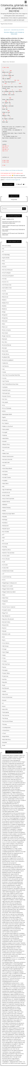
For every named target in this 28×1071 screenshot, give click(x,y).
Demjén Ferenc (6, 396)
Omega (4, 649)
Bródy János (5, 354)
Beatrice (4, 309)
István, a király (6, 495)
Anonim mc (5, 281)
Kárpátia (4, 516)
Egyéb (4, 417)
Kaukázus (4, 522)
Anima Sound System (8, 275)
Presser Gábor (6, 673)
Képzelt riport (6, 528)
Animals (4, 278)
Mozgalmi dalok (6, 610)
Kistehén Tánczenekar (8, 552)
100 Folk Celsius (6, 245)
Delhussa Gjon (6, 393)
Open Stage (5, 652)
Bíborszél (4, 321)
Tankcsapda (5, 712)
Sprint (3, 706)
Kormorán (5, 564)
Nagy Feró (5, 613)
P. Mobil (4, 661)
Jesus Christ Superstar (8, 498)
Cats (3, 369)
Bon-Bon (4, 342)
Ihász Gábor (5, 483)
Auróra (4, 290)
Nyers (3, 640)
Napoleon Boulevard (8, 619)
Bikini (3, 324)
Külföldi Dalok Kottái (7, 571)
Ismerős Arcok (6, 492)
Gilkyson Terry (6, 444)
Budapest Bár (6, 357)
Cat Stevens (5, 366)
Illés (3, 486)
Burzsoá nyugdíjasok (7, 360)
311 (3, 251)
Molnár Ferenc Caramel (8, 607)
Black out (7, 30)
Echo (3, 405)
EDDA (4, 411)
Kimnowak (5, 543)
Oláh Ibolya (5, 646)
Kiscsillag (4, 546)
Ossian (4, 655)
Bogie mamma (6, 336)
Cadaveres (5, 363)
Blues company (6, 330)
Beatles (4, 306)
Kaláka (4, 510)
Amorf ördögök (6, 272)
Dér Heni (4, 399)
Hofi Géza (4, 471)
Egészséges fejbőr (7, 414)
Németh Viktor (6, 622)
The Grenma (5, 715)
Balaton (4, 300)
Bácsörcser (5, 297)
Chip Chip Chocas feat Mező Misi (11, 375)
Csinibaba (4, 387)
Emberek (4, 420)
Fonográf (4, 432)
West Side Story (6, 739)
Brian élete (5, 351)
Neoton (4, 628)
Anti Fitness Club (6, 284)
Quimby (4, 679)
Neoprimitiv (5, 625)
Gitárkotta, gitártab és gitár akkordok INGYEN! (14, 8)
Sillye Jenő (5, 694)
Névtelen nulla (6, 634)
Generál (4, 441)
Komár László (6, 555)
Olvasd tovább (8, 184)
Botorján (4, 348)
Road (3, 685)
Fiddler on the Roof (7, 426)
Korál (3, 561)
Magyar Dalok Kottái (17, 30)
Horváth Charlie (6, 477)
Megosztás (14, 199)
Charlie (4, 372)
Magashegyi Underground (9, 583)
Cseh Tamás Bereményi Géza (10, 384)
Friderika (4, 435)
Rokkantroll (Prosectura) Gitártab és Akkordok (13, 234)
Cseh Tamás (5, 381)
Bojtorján (4, 339)
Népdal (4, 631)
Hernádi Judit (5, 462)
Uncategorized (6, 727)
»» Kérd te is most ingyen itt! (12, 179)
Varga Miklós (5, 736)
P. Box (4, 658)
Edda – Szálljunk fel (8, 219)
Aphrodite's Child (6, 287)
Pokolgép (5, 670)
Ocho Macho (5, 643)
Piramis (4, 667)
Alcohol (4, 266)
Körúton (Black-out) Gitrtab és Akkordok (14, 33)
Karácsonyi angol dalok (8, 513)
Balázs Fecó (5, 303)
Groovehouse (5, 447)
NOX (3, 637)
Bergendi (4, 315)
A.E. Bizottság (6, 254)
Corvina (4, 378)
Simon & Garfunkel (7, 697)
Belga (3, 312)
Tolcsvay (4, 724)
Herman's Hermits (7, 459)
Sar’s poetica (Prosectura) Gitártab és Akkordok (13, 230)
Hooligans (5, 474)
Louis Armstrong (6, 577)
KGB (3, 537)
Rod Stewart (5, 688)
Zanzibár (4, 742)
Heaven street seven (7, 456)
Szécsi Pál (4, 709)
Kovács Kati (5, 567)
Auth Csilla (5, 294)
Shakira (4, 691)
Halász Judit (5, 453)
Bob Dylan (5, 333)
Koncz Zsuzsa (6, 558)
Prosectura (5, 676)
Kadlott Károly (6, 501)
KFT (3, 534)
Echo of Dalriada (6, 408)
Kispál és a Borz (6, 549)
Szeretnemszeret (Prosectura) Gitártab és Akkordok (11, 222)
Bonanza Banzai (6, 345)
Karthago (4, 519)
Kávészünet (5, 525)
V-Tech (4, 733)
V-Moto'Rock (5, 730)
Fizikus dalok (5, 429)
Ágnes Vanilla (5, 257)
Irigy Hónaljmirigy (7, 489)
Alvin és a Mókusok (7, 269)
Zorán (3, 745)
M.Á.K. (4, 580)
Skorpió (4, 700)
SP (3, 703)
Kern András (5, 531)
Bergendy (5, 318)
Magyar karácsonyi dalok (9, 592)
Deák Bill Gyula (6, 390)
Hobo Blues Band (7, 468)
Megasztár (5, 601)
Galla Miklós (5, 438)
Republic (4, 682)
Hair (3, 450)
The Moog (5, 718)
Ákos (3, 260)
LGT (3, 574)
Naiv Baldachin (6, 616)
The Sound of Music (7, 721)
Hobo (3, 465)
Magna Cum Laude (7, 586)
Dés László (5, 402)
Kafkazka (4, 504)
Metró (4, 604)
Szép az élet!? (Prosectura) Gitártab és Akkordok (13, 226)
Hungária (4, 480)
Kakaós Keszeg (6, 507)
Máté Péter (5, 598)
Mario (3, 595)
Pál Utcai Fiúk (6, 664)
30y (3, 248)
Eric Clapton (5, 423)
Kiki (3, 540)
